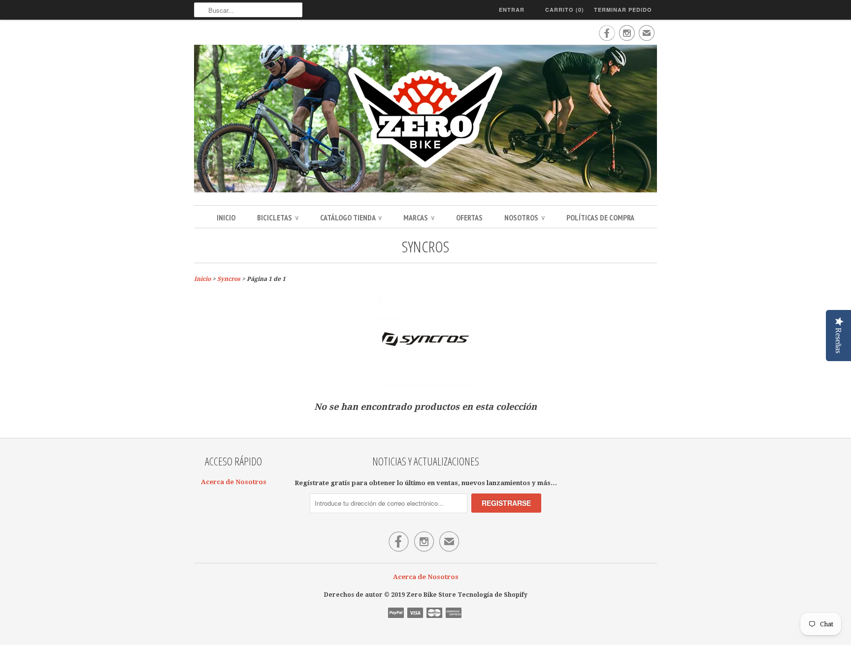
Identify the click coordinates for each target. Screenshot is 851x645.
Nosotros (524, 217)
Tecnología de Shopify (492, 594)
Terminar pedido (623, 9)
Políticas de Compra (600, 217)
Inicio (226, 217)
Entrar (511, 9)
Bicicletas (277, 217)
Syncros (425, 246)
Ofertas (469, 217)
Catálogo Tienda (351, 217)
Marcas (418, 217)
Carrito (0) (564, 9)
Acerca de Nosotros (233, 482)
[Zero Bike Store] (425, 120)
